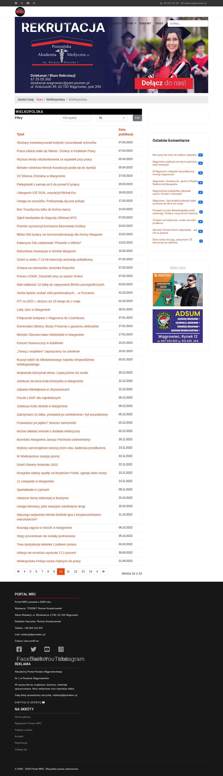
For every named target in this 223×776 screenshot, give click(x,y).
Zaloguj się (21, 749)
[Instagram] (34, 3)
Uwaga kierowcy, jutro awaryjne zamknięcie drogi (51, 506)
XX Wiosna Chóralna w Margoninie (41, 176)
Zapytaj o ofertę (28, 702)
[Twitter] (22, 3)
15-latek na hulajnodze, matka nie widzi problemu (174, 222)
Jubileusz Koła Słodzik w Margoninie (42, 406)
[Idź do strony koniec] (103, 571)
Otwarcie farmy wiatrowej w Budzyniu (43, 498)
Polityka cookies (23, 730)
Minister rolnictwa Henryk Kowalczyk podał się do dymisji (56, 167)
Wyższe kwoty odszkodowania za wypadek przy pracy (54, 159)
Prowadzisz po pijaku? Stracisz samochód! (46, 423)
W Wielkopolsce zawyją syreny (38, 456)
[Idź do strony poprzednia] (25, 571)
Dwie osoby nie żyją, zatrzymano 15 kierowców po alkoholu (172, 241)
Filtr (137, 117)
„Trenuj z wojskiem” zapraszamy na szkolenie (48, 351)
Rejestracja (21, 742)
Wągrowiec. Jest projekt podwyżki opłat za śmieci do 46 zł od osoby (174, 202)
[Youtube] (28, 3)
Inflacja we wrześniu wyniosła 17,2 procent (46, 553)
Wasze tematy (112, 23)
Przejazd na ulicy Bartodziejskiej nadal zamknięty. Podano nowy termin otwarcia (175, 212)
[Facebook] (16, 3)
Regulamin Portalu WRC (28, 723)
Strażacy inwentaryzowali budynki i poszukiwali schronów (56, 142)
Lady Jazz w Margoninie (33, 309)
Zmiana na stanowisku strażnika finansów (46, 268)
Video (159, 23)
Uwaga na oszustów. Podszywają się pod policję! (51, 201)
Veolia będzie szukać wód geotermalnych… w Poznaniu (55, 293)
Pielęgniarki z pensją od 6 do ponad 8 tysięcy (48, 184)
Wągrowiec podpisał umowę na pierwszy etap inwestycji (175, 163)
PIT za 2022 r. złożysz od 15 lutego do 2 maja (48, 301)
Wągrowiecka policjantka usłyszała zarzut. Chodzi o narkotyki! (172, 192)
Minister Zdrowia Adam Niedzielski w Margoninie (50, 334)
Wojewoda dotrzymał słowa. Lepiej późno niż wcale (52, 373)
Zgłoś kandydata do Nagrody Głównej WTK (47, 218)
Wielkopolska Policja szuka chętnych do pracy (49, 561)
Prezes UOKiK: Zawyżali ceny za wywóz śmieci (50, 276)
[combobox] (188, 23)
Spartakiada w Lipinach (33, 489)
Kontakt (145, 23)
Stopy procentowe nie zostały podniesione (46, 536)
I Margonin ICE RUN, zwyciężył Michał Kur (46, 192)
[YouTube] (49, 650)
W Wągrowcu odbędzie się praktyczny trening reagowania (173, 173)
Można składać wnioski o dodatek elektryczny (48, 431)
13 (83, 571)
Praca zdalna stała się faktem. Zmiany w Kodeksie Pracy (56, 151)
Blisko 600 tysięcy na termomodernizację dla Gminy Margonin (59, 234)
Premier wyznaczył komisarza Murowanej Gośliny (51, 226)
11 (68, 571)
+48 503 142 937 (171, 3)
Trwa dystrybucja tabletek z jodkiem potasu (46, 544)
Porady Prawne (87, 23)
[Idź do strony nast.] (97, 571)
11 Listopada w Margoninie (35, 481)
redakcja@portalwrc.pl (195, 3)
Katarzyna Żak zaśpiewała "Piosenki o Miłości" (49, 243)
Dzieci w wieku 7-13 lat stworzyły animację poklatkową (54, 259)
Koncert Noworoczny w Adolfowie (40, 343)
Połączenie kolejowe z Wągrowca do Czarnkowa (50, 318)
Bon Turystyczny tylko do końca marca (43, 209)
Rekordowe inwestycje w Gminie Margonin (46, 251)
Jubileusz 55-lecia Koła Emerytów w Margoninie (50, 381)
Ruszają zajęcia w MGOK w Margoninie (44, 528)
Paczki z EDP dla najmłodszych (39, 398)
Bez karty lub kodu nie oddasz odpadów (175, 154)
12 (75, 571)
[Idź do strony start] (18, 571)
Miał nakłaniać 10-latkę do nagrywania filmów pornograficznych (60, 284)
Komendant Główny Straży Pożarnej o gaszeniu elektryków (58, 326)
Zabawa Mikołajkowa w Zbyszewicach (43, 389)
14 (90, 571)
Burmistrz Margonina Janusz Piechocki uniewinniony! (54, 439)
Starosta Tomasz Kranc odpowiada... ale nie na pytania (175, 231)
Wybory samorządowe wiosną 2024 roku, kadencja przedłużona (61, 448)
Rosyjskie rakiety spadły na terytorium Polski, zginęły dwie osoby (62, 473)
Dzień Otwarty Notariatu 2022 (37, 464)
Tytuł (20, 134)
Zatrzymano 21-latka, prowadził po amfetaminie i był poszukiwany (62, 414)
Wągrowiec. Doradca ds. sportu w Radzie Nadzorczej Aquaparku (175, 183)
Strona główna (23, 716)
